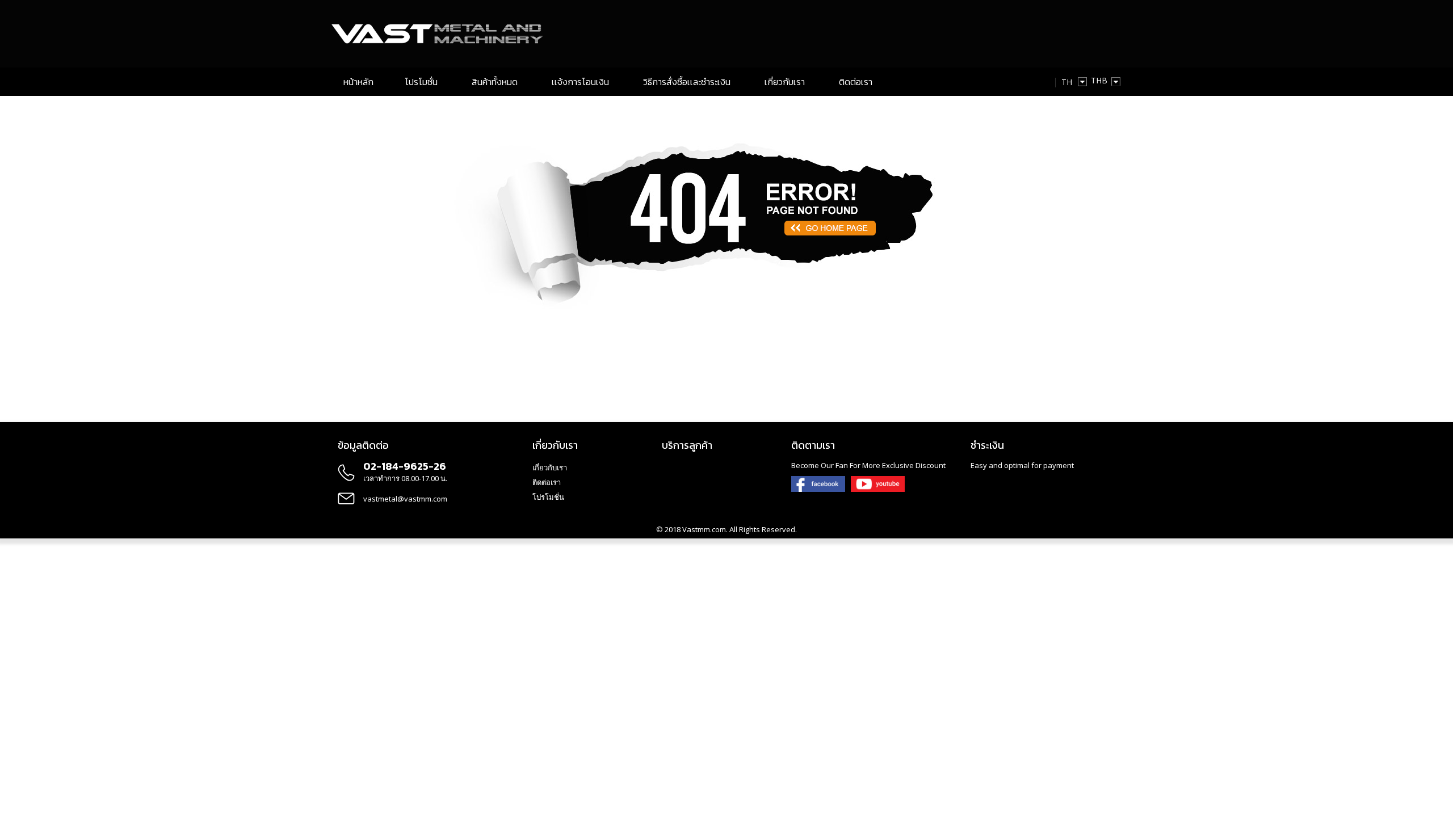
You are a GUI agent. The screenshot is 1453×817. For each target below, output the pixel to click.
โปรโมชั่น (548, 497)
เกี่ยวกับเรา (549, 467)
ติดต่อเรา (546, 482)
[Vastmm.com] (440, 33)
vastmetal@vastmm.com (405, 499)
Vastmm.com (704, 529)
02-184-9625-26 (404, 466)
